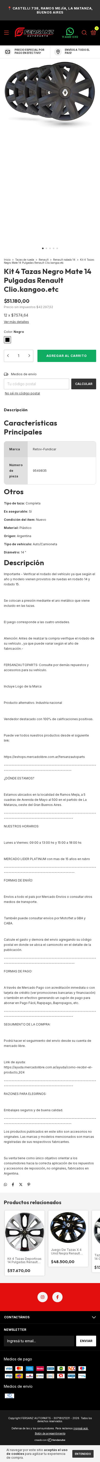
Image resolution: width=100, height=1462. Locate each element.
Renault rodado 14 (64, 259)
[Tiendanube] (50, 1440)
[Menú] (7, 32)
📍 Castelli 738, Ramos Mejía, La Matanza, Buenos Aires (50, 10)
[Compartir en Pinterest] (28, 1184)
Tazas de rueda (25, 259)
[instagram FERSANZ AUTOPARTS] (42, 1297)
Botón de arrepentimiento (50, 1433)
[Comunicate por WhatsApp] (70, 33)
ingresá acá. (80, 1428)
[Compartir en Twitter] (21, 1184)
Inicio (7, 259)
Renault (44, 259)
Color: (14, 332)
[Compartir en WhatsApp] (5, 1184)
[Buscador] (84, 32)
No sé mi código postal (22, 393)
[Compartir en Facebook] (13, 1184)
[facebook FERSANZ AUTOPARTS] (57, 1297)
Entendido (83, 1453)
